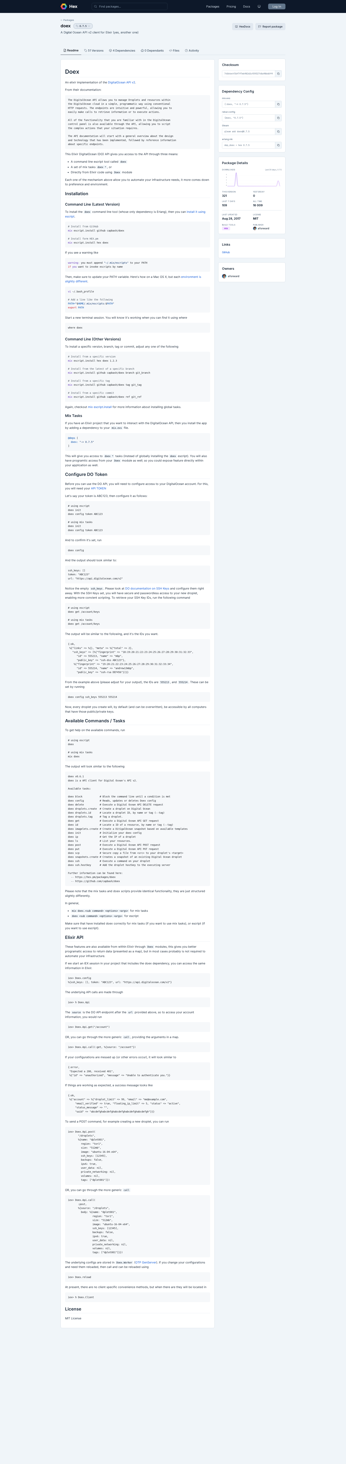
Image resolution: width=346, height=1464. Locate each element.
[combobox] (129, 6)
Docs (246, 6)
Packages (212, 6)
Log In (276, 6)
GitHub (226, 252)
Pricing (231, 6)
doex (66, 25)
